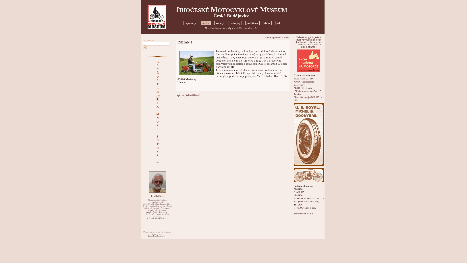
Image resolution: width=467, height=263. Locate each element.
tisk (278, 23)
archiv (206, 23)
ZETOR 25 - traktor (303, 88)
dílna (267, 23)
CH (158, 95)
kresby (219, 23)
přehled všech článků (303, 214)
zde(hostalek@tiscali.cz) (156, 235)
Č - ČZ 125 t (299, 192)
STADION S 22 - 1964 (304, 79)
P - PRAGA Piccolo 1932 (305, 208)
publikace (252, 23)
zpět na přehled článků (277, 37)
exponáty (190, 23)
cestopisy (235, 23)
